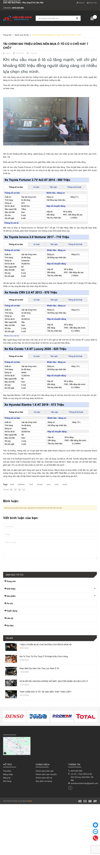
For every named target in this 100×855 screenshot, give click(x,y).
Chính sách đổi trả (44, 777)
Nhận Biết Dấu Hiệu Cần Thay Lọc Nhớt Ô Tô (39, 668)
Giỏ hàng (7, 781)
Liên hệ (10, 618)
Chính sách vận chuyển (46, 774)
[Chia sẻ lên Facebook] (11, 489)
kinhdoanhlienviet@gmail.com (84, 783)
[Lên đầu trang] (95, 847)
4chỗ (12, 484)
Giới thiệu (11, 588)
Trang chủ (11, 581)
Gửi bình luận (12, 564)
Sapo (30, 801)
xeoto (65, 484)
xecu (49, 484)
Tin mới (9, 638)
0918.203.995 (18, 7)
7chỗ (31, 484)
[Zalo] (95, 831)
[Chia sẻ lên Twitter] (15, 489)
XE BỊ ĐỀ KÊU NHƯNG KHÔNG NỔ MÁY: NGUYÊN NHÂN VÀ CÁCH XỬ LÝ (54, 681)
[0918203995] (95, 838)
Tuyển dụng (12, 610)
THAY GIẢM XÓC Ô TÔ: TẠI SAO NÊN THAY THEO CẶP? (45, 691)
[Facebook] (95, 825)
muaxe (40, 484)
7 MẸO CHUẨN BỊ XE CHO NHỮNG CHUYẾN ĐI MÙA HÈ (46, 644)
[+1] (23, 489)
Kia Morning (12, 453)
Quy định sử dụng (44, 781)
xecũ (56, 484)
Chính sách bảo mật (45, 771)
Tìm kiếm (7, 771)
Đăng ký (81, 2)
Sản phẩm (11, 596)
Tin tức (10, 603)
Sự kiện (10, 625)
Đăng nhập (93, 2)
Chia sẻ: (6, 489)
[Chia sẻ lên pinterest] (19, 489)
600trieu (21, 484)
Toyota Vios (22, 453)
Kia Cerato (76, 339)
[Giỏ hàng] (92, 18)
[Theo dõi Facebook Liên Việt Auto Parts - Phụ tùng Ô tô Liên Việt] (70, 788)
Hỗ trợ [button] (7, 764)
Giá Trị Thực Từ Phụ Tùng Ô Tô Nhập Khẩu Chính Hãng (44, 656)
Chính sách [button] (42, 764)
